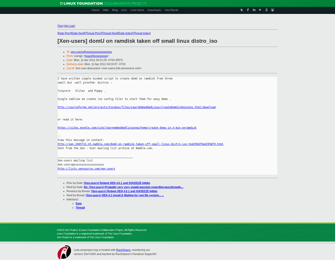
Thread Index (142, 33)
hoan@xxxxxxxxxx (96, 56)
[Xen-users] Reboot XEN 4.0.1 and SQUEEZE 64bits (117, 183)
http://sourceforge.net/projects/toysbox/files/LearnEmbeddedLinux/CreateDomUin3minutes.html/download (137, 107)
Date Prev (64, 33)
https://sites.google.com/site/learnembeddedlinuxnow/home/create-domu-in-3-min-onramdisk (127, 127)
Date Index (125, 33)
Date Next (78, 33)
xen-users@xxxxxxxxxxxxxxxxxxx (91, 52)
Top (60, 26)
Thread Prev (93, 33)
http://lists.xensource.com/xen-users (86, 168)
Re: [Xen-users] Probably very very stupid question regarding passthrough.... (133, 187)
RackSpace (123, 250)
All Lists (69, 26)
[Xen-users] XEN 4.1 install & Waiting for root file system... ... (125, 195)
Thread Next (109, 33)
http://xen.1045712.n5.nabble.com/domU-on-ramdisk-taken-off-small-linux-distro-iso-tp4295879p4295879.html (141, 144)
